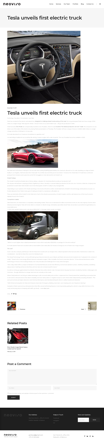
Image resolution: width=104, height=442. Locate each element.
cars (30, 118)
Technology (10, 118)
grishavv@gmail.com (36, 435)
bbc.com (46, 288)
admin (18, 118)
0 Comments (24, 118)
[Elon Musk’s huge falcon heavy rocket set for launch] (17, 336)
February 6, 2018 (11, 351)
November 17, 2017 (12, 108)
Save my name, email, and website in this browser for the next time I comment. (31, 393)
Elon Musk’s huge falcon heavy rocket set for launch (17, 348)
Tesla (32, 118)
